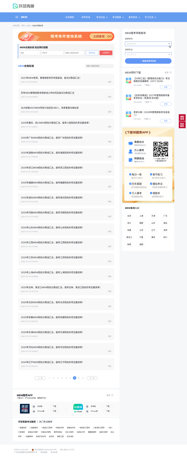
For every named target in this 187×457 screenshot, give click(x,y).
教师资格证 (58, 432)
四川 (165, 237)
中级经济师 (60, 428)
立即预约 (106, 53)
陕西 (129, 244)
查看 (165, 87)
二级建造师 (34, 428)
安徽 (129, 230)
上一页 (40, 378)
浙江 (129, 223)
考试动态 (100, 17)
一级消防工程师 (84, 428)
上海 (141, 216)
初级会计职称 (33, 432)
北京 (129, 216)
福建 (141, 223)
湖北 (165, 223)
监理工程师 (103, 432)
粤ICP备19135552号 (67, 450)
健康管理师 (92, 432)
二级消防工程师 (98, 428)
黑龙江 (129, 237)
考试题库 (116, 17)
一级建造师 (22, 428)
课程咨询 (182, 117)
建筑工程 (60, 436)
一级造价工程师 (46, 428)
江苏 (141, 230)
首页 (23, 26)
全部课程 (69, 17)
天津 (153, 216)
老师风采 (85, 17)
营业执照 (54, 452)
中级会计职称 (46, 432)
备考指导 (133, 17)
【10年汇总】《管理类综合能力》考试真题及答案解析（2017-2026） (151, 80)
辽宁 (153, 230)
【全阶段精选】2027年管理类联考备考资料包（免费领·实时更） (151, 96)
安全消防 (70, 436)
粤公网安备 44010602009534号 (45, 450)
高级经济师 (71, 428)
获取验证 (92, 53)
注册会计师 (81, 432)
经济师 (51, 436)
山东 (153, 223)
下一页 (92, 378)
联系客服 (44, 452)
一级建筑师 (29, 436)
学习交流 (149, 17)
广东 (165, 216)
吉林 (165, 230)
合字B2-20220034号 (21, 450)
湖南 (141, 244)
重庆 (153, 237)
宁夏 (141, 237)
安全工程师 (69, 432)
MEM (24, 17)
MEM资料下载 (133, 72)
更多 (108, 395)
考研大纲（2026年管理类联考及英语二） (151, 113)
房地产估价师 (41, 436)
